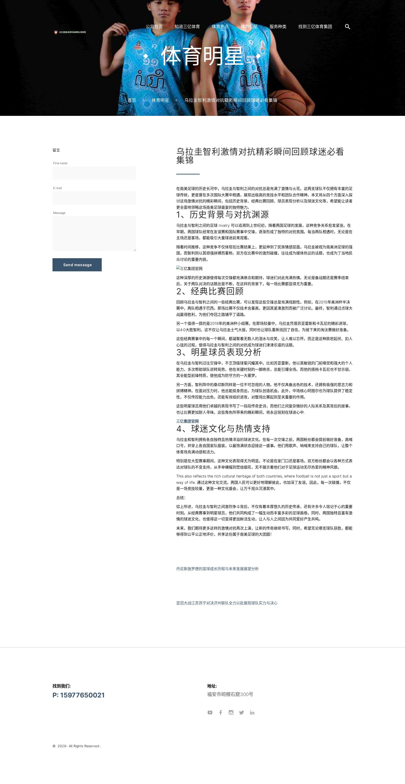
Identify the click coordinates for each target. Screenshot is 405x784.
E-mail (57, 188)
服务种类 (278, 26)
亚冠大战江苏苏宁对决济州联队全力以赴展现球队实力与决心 (227, 603)
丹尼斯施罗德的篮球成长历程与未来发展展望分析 (217, 568)
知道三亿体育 (187, 26)
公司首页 (154, 26)
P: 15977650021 (78, 695)
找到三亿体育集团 (315, 26)
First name (60, 163)
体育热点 (220, 26)
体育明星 (249, 26)
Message (59, 213)
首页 (132, 100)
